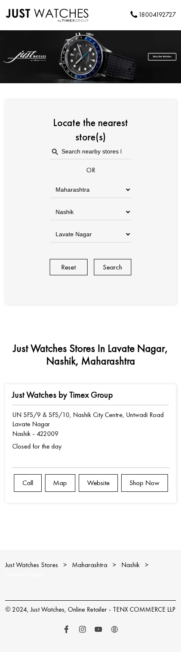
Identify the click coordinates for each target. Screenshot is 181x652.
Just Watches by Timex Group (62, 394)
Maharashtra (89, 564)
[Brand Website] (114, 630)
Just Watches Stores (32, 564)
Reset (68, 267)
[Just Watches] (47, 15)
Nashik (130, 564)
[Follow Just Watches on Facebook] (67, 630)
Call (27, 482)
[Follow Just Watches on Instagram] (82, 630)
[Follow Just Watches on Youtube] (98, 630)
